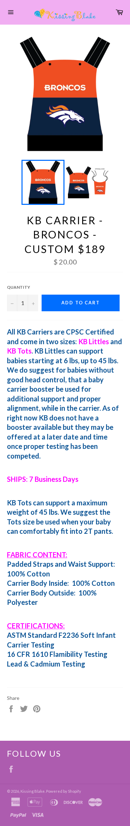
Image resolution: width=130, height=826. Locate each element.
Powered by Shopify (63, 791)
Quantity (18, 287)
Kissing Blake (32, 791)
